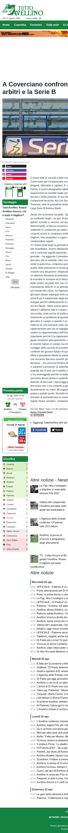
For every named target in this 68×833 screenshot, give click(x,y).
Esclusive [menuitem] (36, 24)
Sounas (9, 268)
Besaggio (10, 248)
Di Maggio (10, 273)
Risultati (15, 287)
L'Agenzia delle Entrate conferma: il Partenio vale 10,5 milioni (53, 522)
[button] (15, 281)
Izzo (7, 231)
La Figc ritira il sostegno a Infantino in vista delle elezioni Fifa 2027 (53, 489)
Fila (7, 256)
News (41, 409)
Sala (8, 277)
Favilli (8, 264)
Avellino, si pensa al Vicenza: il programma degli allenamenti (52, 539)
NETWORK (54, 817)
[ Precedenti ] (15, 412)
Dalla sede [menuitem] (52, 24)
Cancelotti (10, 223)
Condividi (40, 430)
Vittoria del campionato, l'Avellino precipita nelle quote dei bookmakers (53, 506)
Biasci (8, 260)
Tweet (58, 430)
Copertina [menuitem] (20, 24)
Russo (8, 252)
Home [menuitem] (6, 24)
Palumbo (10, 239)
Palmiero (10, 244)
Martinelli (10, 219)
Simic (8, 227)
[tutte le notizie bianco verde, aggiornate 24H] (22, 10)
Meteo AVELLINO (15, 421)
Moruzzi (9, 235)
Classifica (9, 459)
